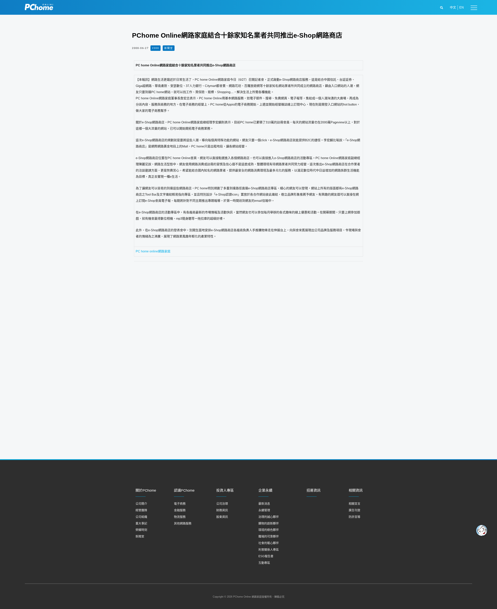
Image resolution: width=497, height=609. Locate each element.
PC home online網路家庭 (153, 251)
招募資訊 (314, 490)
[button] (442, 7)
